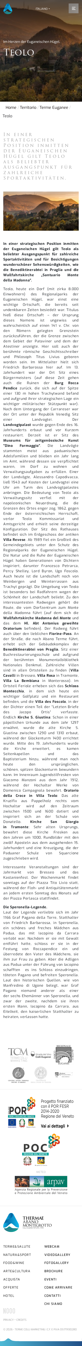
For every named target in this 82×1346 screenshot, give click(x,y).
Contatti (52, 1296)
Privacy (8, 1320)
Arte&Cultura (16, 1271)
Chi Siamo (53, 1304)
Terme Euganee (54, 107)
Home (11, 107)
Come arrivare (58, 1287)
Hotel (8, 1296)
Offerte (10, 1287)
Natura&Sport (17, 1255)
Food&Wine (13, 1263)
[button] (42, 9)
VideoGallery (57, 1255)
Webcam (52, 1247)
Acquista (11, 1279)
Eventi (50, 1279)
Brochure (53, 1271)
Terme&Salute (16, 1247)
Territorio (28, 107)
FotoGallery (56, 1263)
